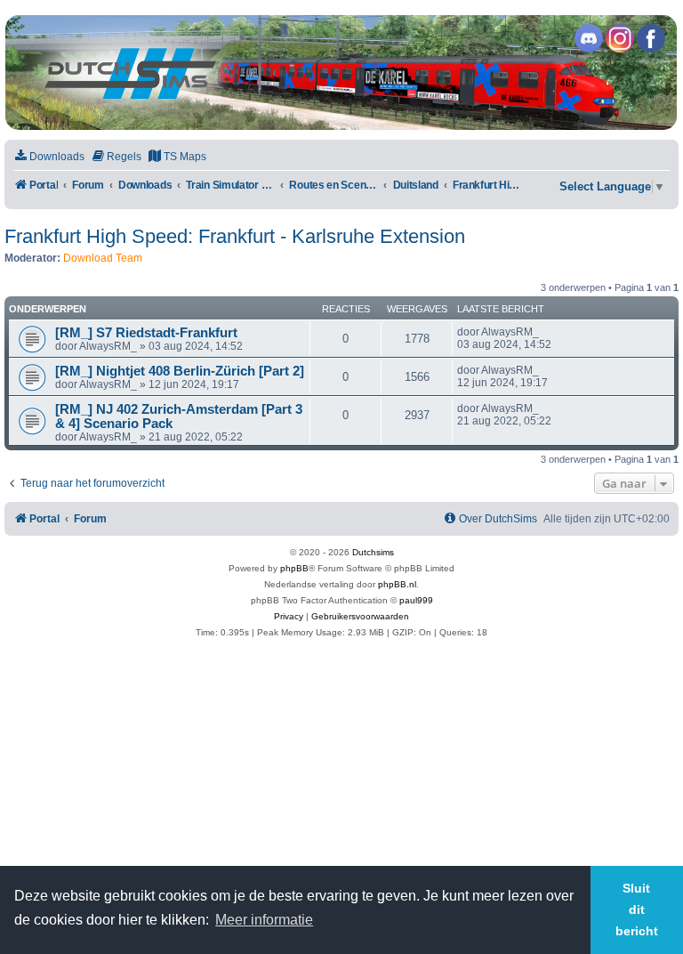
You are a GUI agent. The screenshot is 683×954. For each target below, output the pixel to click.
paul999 (416, 600)
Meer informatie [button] (264, 919)
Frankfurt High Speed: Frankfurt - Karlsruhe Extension (234, 236)
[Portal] (340, 72)
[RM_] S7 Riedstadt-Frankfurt (146, 333)
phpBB (294, 568)
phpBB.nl (397, 584)
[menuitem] (48, 157)
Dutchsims (373, 552)
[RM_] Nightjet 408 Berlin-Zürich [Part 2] (179, 371)
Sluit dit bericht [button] (636, 909)
